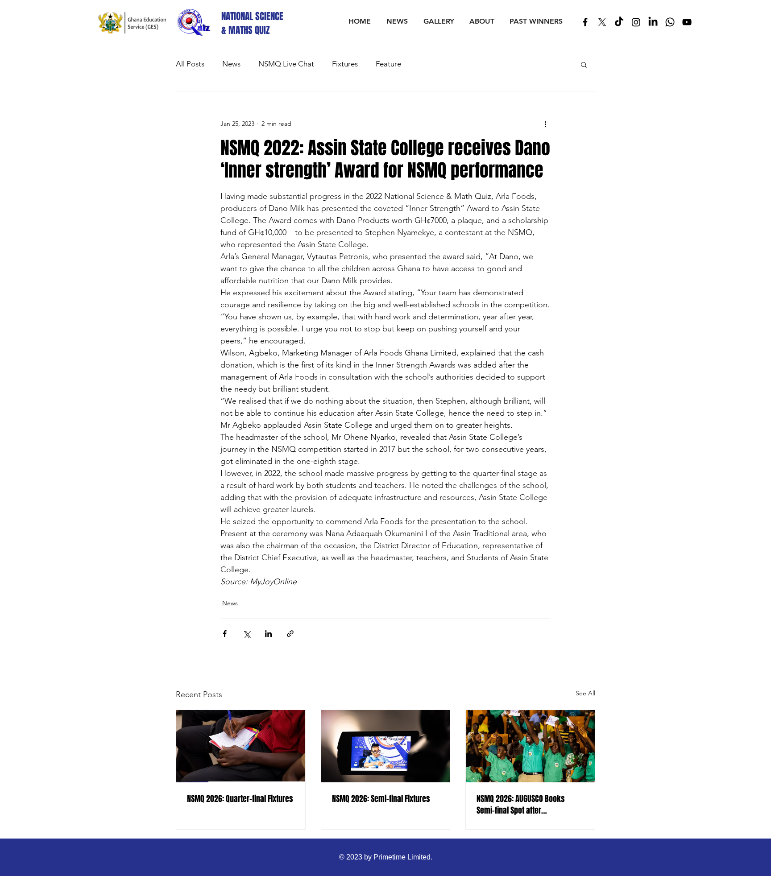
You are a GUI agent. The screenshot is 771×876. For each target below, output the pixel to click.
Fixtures (345, 63)
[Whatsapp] (670, 22)
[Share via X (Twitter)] (246, 633)
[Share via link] (290, 633)
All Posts (190, 63)
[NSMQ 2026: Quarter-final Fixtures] (240, 746)
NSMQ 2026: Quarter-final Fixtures (240, 799)
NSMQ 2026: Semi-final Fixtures (381, 799)
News (231, 63)
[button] (584, 64)
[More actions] (545, 123)
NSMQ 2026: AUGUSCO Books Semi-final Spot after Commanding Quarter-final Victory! (521, 804)
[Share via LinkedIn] (268, 633)
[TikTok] (619, 22)
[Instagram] (636, 22)
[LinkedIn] (653, 22)
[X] (602, 22)
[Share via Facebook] (224, 633)
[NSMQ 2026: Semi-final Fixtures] (385, 746)
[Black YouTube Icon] (686, 22)
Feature (388, 63)
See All (585, 693)
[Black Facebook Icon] (585, 22)
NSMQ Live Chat (286, 63)
